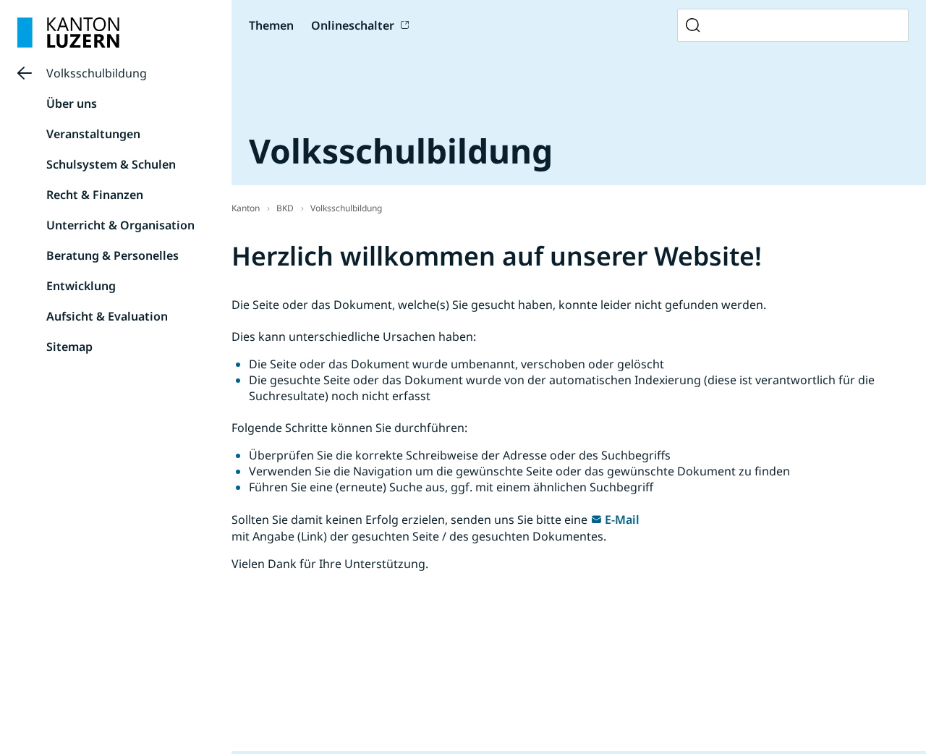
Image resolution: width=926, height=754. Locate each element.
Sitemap (69, 347)
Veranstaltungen (93, 134)
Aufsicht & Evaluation (107, 316)
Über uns (71, 103)
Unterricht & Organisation (120, 225)
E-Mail (622, 520)
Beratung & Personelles (112, 255)
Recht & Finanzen (94, 195)
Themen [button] (271, 25)
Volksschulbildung (96, 73)
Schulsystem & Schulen (111, 164)
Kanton (246, 208)
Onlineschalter (352, 25)
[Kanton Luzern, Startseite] (68, 32)
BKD (285, 208)
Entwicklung (81, 286)
